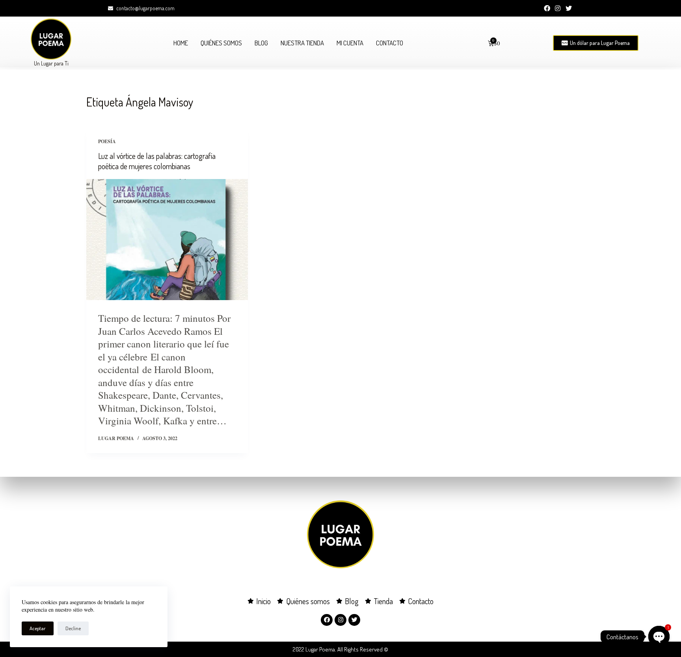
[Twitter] (568, 8)
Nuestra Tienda (302, 43)
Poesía (107, 141)
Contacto (389, 43)
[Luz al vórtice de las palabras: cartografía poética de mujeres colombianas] (167, 240)
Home (180, 43)
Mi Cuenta (350, 43)
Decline (73, 628)
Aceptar (38, 628)
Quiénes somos (221, 43)
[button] (595, 43)
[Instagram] (557, 8)
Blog (261, 43)
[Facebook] (547, 8)
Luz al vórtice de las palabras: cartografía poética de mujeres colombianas (157, 161)
